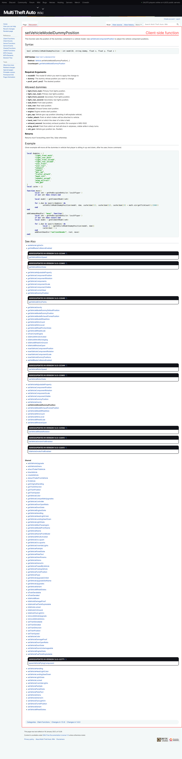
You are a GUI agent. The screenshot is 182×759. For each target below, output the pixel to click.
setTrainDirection (34, 628)
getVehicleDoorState (36, 507)
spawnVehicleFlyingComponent (41, 663)
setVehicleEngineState (37, 651)
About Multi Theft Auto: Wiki (45, 739)
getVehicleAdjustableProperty (40, 272)
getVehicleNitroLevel (36, 325)
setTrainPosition (34, 631)
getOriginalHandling (36, 484)
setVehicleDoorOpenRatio (38, 642)
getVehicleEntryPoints (38, 302)
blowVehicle (32, 472)
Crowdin (85, 2)
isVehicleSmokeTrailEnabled (40, 451)
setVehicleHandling (35, 668)
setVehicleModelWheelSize (38, 411)
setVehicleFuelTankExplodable (40, 654)
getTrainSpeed (34, 493)
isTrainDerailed (33, 595)
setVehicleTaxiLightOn (37, 701)
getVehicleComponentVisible (39, 287)
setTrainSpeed (33, 634)
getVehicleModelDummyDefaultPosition (43, 310)
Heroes (52, 2)
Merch (77, 2)
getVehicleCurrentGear (37, 290)
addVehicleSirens (35, 466)
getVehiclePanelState (36, 551)
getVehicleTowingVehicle (38, 569)
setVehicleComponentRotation (40, 390)
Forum (31, 2)
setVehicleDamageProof (37, 639)
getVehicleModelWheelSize (39, 319)
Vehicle (38, 60)
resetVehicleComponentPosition (40, 348)
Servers (69, 2)
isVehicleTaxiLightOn (36, 613)
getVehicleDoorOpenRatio (38, 504)
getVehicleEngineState (37, 510)
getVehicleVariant (35, 587)
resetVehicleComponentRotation (41, 351)
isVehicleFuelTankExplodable (39, 604)
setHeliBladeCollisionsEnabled (40, 360)
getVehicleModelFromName (39, 528)
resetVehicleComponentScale (39, 354)
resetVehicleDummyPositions (39, 357)
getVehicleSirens (34, 560)
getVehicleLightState (36, 522)
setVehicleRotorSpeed (38, 369)
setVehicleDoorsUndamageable (40, 648)
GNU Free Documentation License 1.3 (56, 735)
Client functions (43, 722)
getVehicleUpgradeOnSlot (38, 578)
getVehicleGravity (35, 307)
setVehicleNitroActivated (38, 537)
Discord (12, 2)
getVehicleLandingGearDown (39, 519)
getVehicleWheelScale (36, 331)
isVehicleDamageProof (37, 601)
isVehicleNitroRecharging (38, 340)
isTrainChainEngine (35, 334)
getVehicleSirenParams (37, 557)
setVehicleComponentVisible (39, 396)
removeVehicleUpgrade (37, 616)
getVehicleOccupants (36, 542)
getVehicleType (34, 575)
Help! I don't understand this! (45, 57)
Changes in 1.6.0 (73, 722)
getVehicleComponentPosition (40, 275)
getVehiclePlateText (36, 554)
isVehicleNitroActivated (37, 337)
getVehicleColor (34, 496)
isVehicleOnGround (35, 610)
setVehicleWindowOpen (37, 423)
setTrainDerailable (35, 622)
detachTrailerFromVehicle (38, 478)
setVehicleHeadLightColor (38, 671)
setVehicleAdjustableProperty (40, 384)
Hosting (60, 2)
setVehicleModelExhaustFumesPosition (43, 408)
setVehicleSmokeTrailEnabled (40, 441)
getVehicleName (34, 531)
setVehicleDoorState (36, 645)
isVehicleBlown (33, 598)
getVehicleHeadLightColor (38, 516)
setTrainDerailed (34, 625)
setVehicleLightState (36, 677)
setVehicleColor (34, 636)
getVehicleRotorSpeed (38, 257)
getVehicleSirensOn (35, 563)
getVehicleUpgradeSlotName (39, 581)
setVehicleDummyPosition (38, 399)
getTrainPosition (34, 490)
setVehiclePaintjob (35, 686)
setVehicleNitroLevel (36, 417)
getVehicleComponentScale (39, 284)
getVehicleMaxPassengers (38, 525)
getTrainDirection (35, 487)
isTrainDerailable (34, 592)
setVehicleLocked (35, 680)
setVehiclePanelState (36, 689)
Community (22, 2)
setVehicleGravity (35, 402)
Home (4, 2)
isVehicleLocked (34, 607)
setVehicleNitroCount (36, 414)
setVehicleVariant (34, 707)
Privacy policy (29, 739)
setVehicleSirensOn (35, 698)
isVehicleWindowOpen (36, 345)
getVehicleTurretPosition (37, 572)
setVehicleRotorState (37, 379)
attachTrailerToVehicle (36, 469)
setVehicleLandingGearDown (39, 674)
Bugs (45, 2)
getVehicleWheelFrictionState (39, 328)
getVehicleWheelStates (37, 589)
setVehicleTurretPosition (37, 704)
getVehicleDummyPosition (38, 293)
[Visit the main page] (24, 10)
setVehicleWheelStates (37, 709)
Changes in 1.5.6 (58, 722)
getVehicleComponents (37, 281)
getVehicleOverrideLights (38, 545)
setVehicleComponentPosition (102, 39)
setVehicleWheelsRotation (39, 432)
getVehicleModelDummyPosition (52, 63)
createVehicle (33, 475)
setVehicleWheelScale (36, 420)
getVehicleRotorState (37, 267)
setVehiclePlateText (35, 692)
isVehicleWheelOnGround (38, 343)
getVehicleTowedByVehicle (38, 566)
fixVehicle (31, 481)
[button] (139, 24)
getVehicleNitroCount (36, 322)
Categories (31, 722)
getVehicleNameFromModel (39, 534)
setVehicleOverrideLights (38, 683)
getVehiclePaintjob (35, 548)
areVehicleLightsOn (35, 245)
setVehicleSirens (34, 695)
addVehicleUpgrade (36, 463)
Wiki (38, 2)
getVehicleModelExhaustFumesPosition (43, 316)
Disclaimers (60, 739)
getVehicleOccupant (36, 540)
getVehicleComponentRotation (40, 278)
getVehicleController (36, 501)
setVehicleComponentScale (39, 393)
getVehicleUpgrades (36, 584)
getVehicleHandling (35, 513)
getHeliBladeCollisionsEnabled (40, 248)
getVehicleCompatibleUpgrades (40, 499)
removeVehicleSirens (36, 619)
